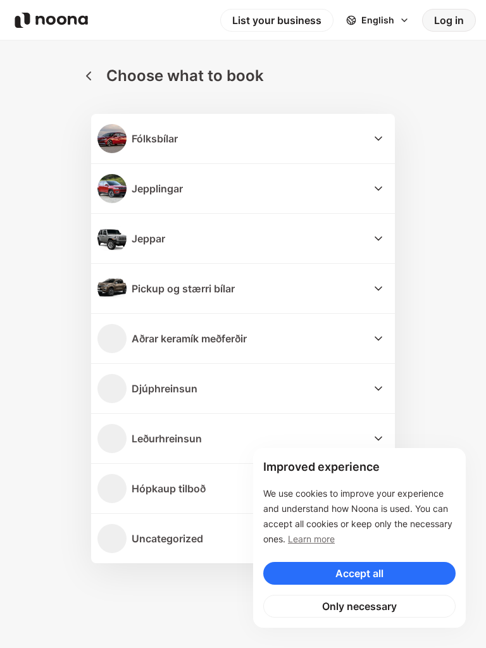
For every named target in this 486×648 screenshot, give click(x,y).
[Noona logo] (51, 20)
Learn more (311, 538)
